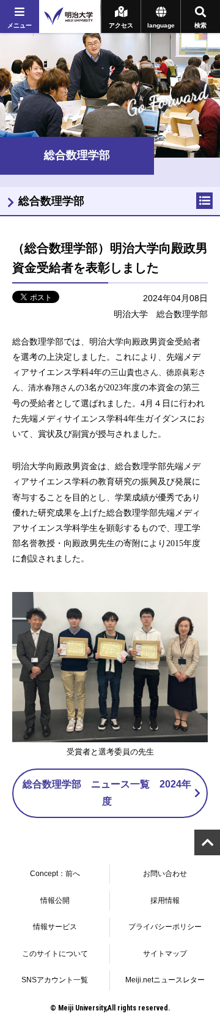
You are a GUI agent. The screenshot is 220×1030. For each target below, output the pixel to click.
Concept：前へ (55, 873)
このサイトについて (55, 953)
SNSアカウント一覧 (54, 980)
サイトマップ (165, 953)
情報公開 (55, 900)
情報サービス (55, 926)
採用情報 (165, 900)
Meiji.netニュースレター (165, 980)
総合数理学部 (51, 201)
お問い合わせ (165, 873)
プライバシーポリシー (165, 926)
